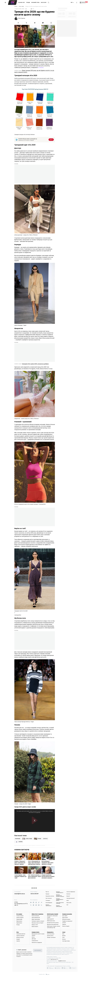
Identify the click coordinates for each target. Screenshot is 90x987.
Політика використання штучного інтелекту (60, 895)
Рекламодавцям (49, 902)
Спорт (63, 932)
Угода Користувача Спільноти (60, 903)
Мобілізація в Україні (52, 914)
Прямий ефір (19, 919)
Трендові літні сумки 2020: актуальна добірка (35, 364)
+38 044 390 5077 (34, 893)
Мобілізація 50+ (50, 919)
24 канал (40, 67)
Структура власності (71, 898)
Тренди (28, 2)
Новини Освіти (35, 932)
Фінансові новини (66, 919)
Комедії (18, 939)
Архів (68, 900)
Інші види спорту (66, 941)
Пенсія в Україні (65, 926)
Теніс (63, 937)
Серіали (18, 941)
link (31, 902)
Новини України (19, 917)
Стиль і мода (21, 6)
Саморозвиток (35, 940)
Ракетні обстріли (35, 915)
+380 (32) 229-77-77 (54, 959)
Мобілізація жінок (51, 920)
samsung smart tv (72, 968)
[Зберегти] (51, 23)
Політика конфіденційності (59, 892)
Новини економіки (67, 914)
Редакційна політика (50, 896)
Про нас (47, 891)
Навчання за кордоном (37, 942)
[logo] (12, 2)
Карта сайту (69, 902)
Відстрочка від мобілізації (52, 924)
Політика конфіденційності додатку (59, 899)
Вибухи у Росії (35, 924)
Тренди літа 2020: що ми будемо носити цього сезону (36, 6)
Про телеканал (49, 898)
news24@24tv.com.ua (19, 893)
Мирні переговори (36, 919)
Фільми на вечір (20, 937)
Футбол (64, 935)
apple (57, 968)
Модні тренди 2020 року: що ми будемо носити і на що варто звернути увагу (34, 71)
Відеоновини (19, 921)
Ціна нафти (64, 915)
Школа (33, 937)
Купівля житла (50, 935)
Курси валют (65, 917)
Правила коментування (59, 906)
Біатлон (64, 939)
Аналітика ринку (50, 933)
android (50, 968)
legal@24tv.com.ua (62, 960)
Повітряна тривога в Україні (38, 921)
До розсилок (38, 950)
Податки (64, 924)
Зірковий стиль (35, 2)
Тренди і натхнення (51, 937)
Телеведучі (48, 900)
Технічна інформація (71, 891)
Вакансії (68, 896)
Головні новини (19, 915)
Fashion (16, 6)
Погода (18, 924)
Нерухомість (50, 932)
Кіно (17, 932)
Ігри (67, 904)
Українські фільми (20, 935)
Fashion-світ (21, 2)
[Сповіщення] (77, 2)
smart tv (64, 968)
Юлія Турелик (21, 18)
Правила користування (48, 905)
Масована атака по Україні (37, 922)
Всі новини (19, 914)
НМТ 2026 (34, 938)
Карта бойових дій (36, 917)
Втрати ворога (35, 926)
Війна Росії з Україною (37, 914)
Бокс (63, 933)
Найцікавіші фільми (20, 933)
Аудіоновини (19, 922)
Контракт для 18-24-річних (53, 922)
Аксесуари (43, 2)
